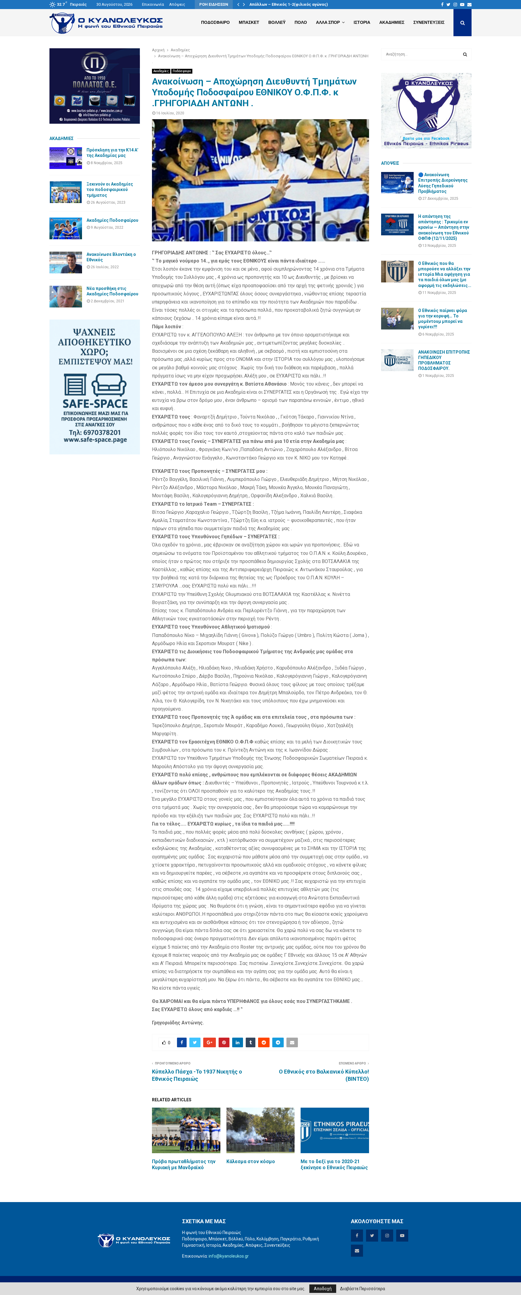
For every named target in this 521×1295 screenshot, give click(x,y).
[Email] (469, 4)
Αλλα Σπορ (328, 22)
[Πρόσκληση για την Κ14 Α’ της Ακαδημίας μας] (65, 158)
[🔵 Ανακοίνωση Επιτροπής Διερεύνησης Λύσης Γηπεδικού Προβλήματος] (397, 183)
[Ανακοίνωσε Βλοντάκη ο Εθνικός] (65, 262)
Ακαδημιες (391, 22)
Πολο (301, 22)
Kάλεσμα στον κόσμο (250, 1161)
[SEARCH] (465, 54)
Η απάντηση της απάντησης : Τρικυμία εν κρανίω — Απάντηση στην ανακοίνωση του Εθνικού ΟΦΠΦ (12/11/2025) (443, 227)
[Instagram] (455, 4)
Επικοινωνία (153, 4)
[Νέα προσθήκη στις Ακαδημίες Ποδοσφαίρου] (65, 296)
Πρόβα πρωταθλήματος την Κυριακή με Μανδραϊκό (184, 1165)
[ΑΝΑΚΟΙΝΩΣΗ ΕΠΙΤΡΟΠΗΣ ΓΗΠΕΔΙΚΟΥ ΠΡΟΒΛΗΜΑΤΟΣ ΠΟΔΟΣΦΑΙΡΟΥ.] (397, 360)
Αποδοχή (323, 1288)
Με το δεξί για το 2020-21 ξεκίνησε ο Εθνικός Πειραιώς (334, 1165)
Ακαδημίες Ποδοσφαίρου (112, 220)
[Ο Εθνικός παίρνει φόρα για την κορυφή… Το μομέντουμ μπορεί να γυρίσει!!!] (397, 318)
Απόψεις (177, 4)
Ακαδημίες (161, 71)
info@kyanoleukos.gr (229, 1256)
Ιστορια (362, 22)
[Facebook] (442, 4)
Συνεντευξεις (428, 22)
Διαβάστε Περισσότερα (362, 1289)
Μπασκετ (249, 22)
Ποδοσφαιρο (215, 22)
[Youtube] (462, 4)
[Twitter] (448, 4)
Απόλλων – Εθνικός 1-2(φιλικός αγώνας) (288, 4)
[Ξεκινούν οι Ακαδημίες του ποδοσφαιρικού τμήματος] (65, 192)
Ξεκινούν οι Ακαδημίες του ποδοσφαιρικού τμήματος (110, 189)
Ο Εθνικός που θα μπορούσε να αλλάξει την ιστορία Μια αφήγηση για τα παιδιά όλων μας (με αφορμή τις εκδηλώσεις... (444, 274)
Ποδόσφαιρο (182, 71)
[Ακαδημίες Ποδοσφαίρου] (65, 228)
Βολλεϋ (277, 22)
